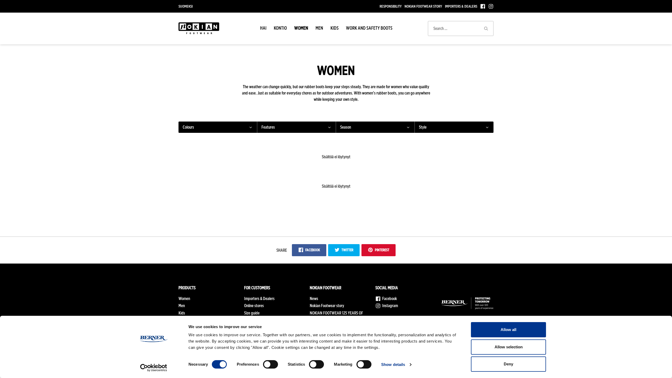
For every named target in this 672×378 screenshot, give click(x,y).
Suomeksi (185, 6)
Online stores (254, 305)
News (314, 298)
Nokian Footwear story (423, 6)
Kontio (280, 28)
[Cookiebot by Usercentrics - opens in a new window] (154, 368)
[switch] (270, 364)
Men (319, 28)
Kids (334, 28)
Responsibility (391, 6)
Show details (393, 364)
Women (301, 28)
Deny (508, 364)
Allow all (508, 329)
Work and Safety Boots (369, 28)
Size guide (252, 313)
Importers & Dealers (461, 6)
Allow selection (509, 347)
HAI (263, 28)
